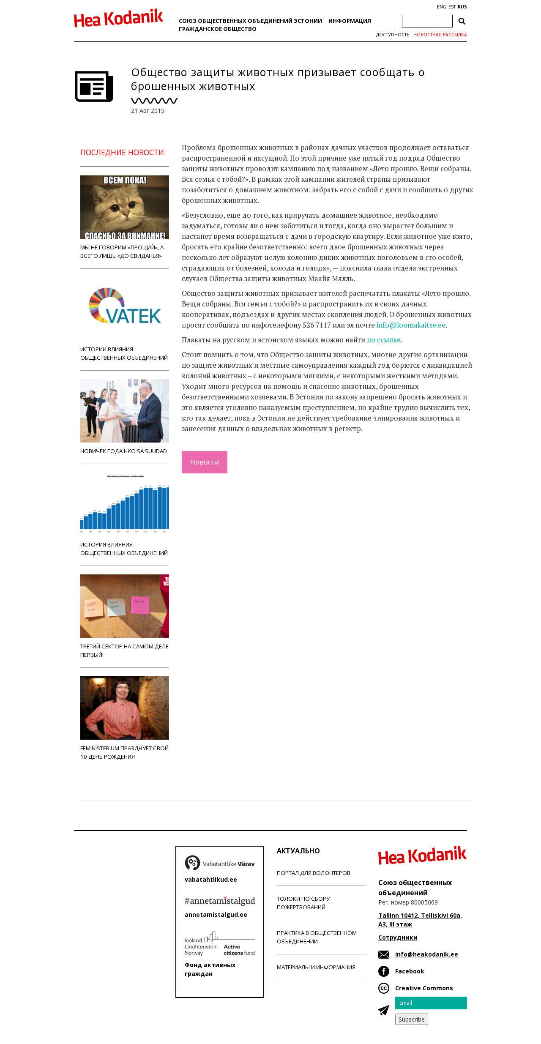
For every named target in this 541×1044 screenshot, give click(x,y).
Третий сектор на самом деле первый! (124, 650)
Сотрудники (398, 937)
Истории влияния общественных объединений (124, 353)
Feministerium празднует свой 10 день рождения (124, 752)
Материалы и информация (316, 967)
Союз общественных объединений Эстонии (250, 21)
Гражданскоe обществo (218, 29)
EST (452, 7)
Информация (349, 21)
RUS (462, 7)
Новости (204, 462)
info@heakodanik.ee (426, 954)
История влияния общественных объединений (124, 549)
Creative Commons (424, 988)
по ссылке (384, 339)
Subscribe (412, 1019)
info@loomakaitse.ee (411, 325)
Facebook (409, 971)
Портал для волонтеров (313, 873)
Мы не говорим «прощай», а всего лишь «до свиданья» (122, 251)
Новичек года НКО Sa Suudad (123, 451)
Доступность (392, 35)
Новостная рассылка (440, 35)
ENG (441, 7)
